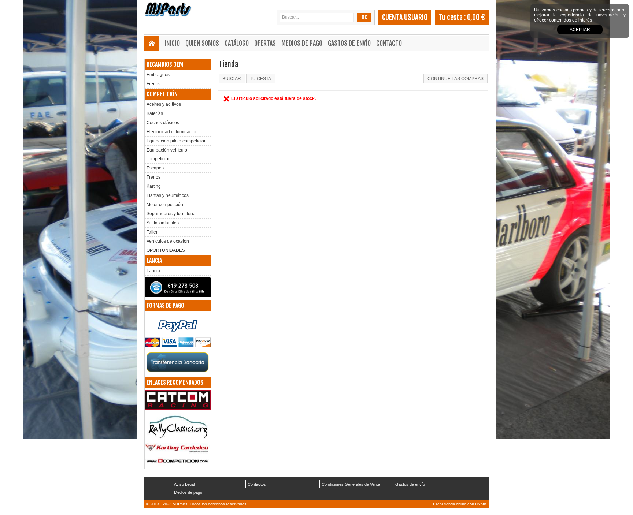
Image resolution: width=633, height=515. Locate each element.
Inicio (172, 43)
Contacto (389, 43)
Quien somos (202, 43)
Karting (154, 186)
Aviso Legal (184, 484)
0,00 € (476, 17)
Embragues (158, 74)
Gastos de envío (349, 43)
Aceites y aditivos (164, 104)
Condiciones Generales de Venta (351, 484)
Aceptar (580, 29)
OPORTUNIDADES (166, 250)
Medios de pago (301, 43)
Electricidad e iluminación (172, 131)
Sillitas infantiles (163, 222)
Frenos (153, 83)
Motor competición (165, 204)
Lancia (153, 270)
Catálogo (237, 43)
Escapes (155, 168)
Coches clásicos (163, 122)
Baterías (155, 113)
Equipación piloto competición (177, 140)
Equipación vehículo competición (167, 154)
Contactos (257, 484)
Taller (152, 232)
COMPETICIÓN (162, 94)
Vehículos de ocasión (168, 241)
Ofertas (265, 43)
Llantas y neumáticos (168, 195)
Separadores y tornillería (171, 213)
